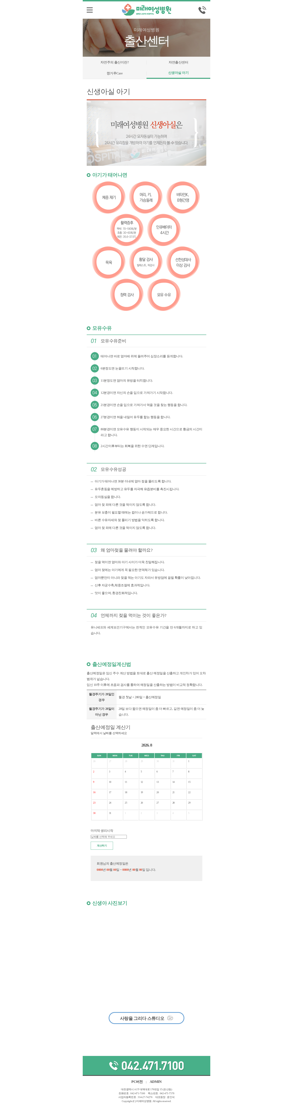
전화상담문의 (146, 1065)
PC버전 (137, 1082)
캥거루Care (115, 73)
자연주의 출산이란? (114, 62)
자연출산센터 (178, 62)
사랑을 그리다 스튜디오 (146, 1018)
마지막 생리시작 (102, 830)
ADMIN (156, 1082)
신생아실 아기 (178, 73)
